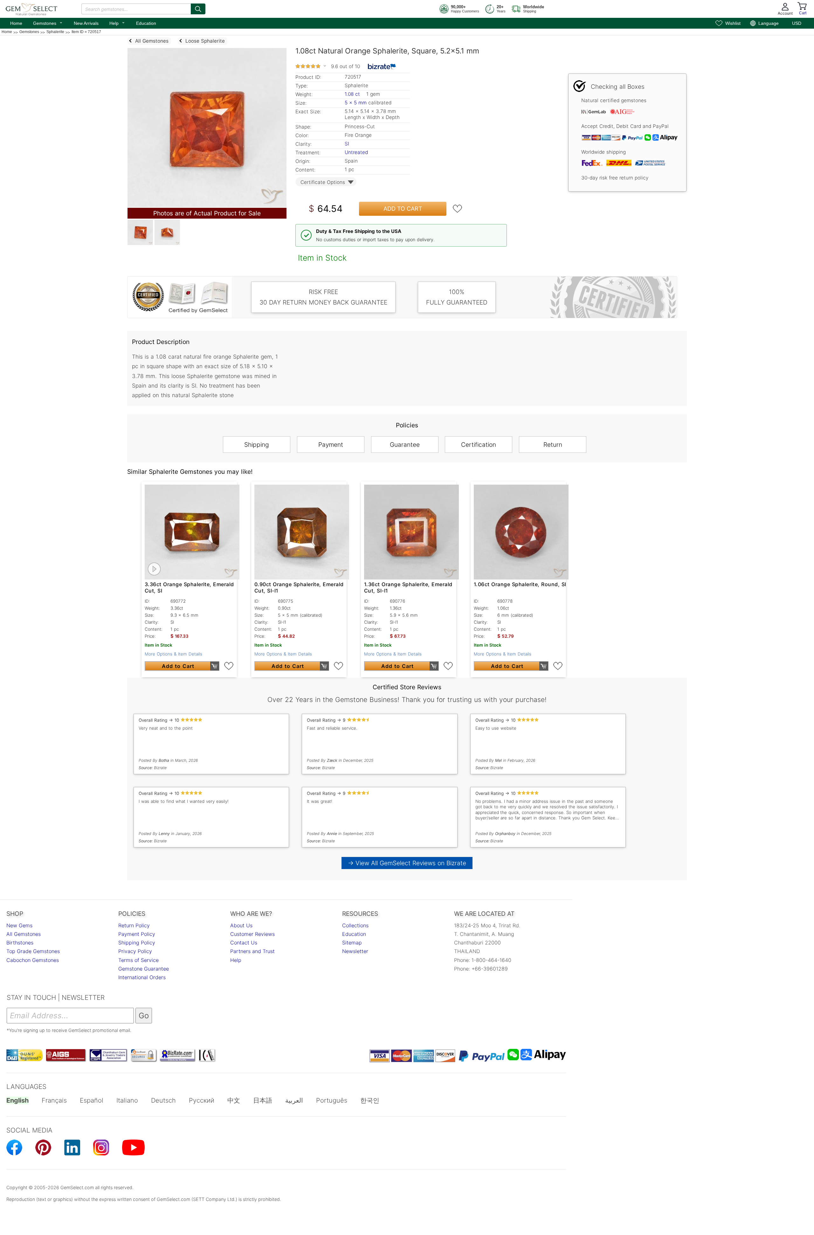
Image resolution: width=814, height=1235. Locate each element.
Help (117, 22)
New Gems (19, 925)
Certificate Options (322, 182)
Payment (330, 444)
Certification (478, 444)
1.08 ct (353, 94)
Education (146, 23)
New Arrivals (86, 23)
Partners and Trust (252, 951)
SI (347, 144)
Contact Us (243, 942)
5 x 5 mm (356, 103)
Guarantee (405, 444)
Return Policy (134, 925)
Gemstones (48, 22)
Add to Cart (402, 208)
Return (552, 444)
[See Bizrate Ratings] (382, 66)
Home (16, 23)
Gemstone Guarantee (143, 968)
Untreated (356, 152)
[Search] (198, 9)
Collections (355, 925)
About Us (241, 925)
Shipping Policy (136, 942)
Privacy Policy (135, 951)
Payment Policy (136, 934)
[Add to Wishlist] (457, 209)
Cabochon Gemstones (32, 960)
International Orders (142, 977)
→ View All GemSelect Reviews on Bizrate (407, 863)
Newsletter (355, 951)
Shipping (256, 444)
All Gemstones (23, 934)
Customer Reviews (252, 934)
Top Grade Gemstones (33, 951)
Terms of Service (138, 960)
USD (796, 23)
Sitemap (352, 942)
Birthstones (19, 942)
